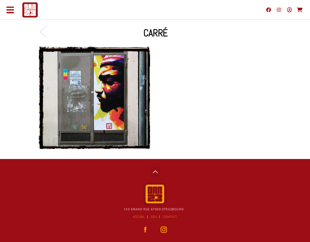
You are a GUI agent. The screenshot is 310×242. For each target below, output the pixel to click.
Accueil (139, 217)
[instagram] (279, 9)
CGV (154, 217)
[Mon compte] (289, 9)
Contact (170, 217)
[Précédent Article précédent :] (45, 32)
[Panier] (300, 9)
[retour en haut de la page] (155, 170)
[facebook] (268, 9)
